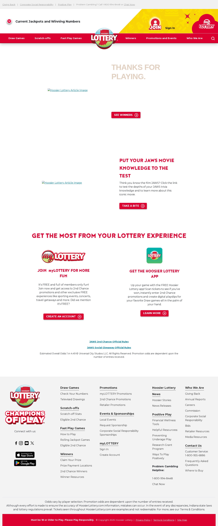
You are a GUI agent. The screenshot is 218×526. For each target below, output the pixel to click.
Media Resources (196, 436)
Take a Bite (130, 205)
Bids (187, 425)
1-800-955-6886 (195, 455)
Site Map (182, 520)
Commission (192, 410)
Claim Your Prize (70, 460)
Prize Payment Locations (76, 465)
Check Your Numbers (74, 393)
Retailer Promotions (112, 404)
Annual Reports (195, 399)
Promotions (108, 387)
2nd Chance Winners (73, 471)
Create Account (110, 454)
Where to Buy (194, 470)
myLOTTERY (109, 443)
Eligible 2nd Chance (73, 419)
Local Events (108, 419)
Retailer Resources (197, 431)
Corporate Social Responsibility (36, 4)
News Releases (161, 405)
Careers (190, 404)
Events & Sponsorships (117, 413)
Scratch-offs (43, 38)
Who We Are (195, 38)
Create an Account (61, 316)
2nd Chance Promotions (115, 399)
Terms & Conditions (163, 520)
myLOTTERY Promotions (116, 393)
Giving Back (8, 4)
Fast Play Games (71, 38)
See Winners (123, 114)
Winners (130, 38)
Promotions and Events (161, 38)
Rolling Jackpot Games (75, 439)
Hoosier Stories (161, 400)
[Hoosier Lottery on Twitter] (33, 443)
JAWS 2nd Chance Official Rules (109, 341)
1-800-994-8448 (162, 478)
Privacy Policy (143, 520)
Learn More (152, 313)
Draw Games (16, 38)
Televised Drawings (72, 399)
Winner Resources (72, 476)
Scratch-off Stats (71, 413)
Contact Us (193, 445)
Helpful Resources (164, 429)
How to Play (68, 434)
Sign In (170, 28)
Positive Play (64, 4)
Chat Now (129, 4)
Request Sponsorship (113, 425)
